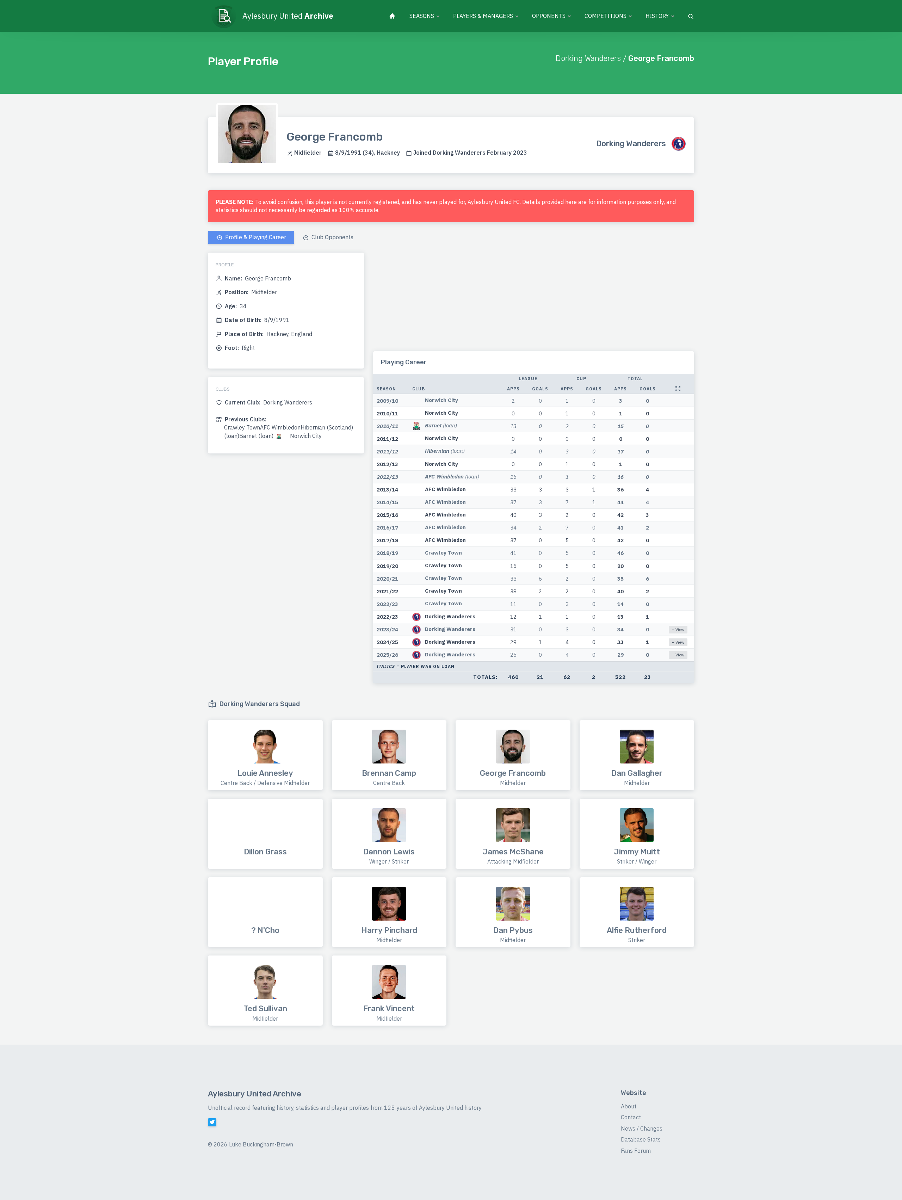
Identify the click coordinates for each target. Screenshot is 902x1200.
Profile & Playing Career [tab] (255, 237)
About (628, 1106)
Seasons (421, 15)
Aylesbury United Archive (254, 1094)
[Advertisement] (533, 302)
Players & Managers (483, 15)
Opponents (549, 15)
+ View (678, 629)
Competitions (605, 15)
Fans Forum (636, 1150)
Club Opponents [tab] (331, 237)
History (657, 15)
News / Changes (641, 1128)
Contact (631, 1117)
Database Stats (641, 1139)
